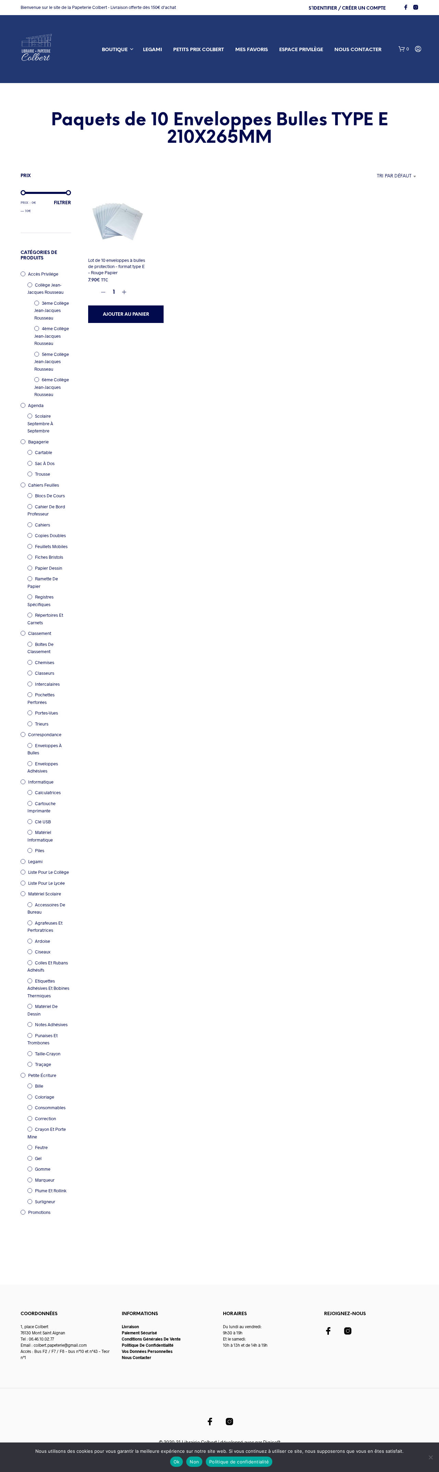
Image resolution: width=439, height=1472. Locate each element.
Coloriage (44, 1097)
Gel (38, 1158)
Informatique (41, 782)
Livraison (130, 1326)
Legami (152, 50)
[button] (404, 49)
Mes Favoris (251, 50)
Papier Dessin (48, 568)
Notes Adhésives (51, 1024)
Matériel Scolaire (44, 893)
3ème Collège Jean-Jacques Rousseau (51, 310)
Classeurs (44, 673)
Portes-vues (46, 713)
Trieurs (41, 724)
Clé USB (43, 821)
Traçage (43, 1064)
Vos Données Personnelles (147, 1351)
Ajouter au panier (126, 314)
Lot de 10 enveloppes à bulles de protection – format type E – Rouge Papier (116, 266)
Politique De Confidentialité (148, 1345)
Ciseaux (42, 951)
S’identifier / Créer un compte (347, 8)
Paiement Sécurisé (139, 1332)
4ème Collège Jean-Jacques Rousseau (51, 336)
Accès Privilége (43, 274)
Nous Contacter (136, 1357)
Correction (45, 1118)
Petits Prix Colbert (198, 50)
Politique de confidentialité (239, 1461)
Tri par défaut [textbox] (394, 176)
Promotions (39, 1212)
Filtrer (62, 203)
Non (194, 1461)
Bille (39, 1086)
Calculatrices (48, 792)
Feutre (41, 1147)
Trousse (42, 474)
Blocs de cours (50, 495)
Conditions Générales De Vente (151, 1338)
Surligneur (45, 1201)
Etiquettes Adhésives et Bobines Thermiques (48, 988)
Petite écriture (42, 1075)
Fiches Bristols (49, 557)
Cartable (43, 452)
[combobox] (376, 176)
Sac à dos (45, 463)
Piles (39, 850)
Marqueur (45, 1180)
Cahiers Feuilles (43, 485)
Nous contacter (357, 50)
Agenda (36, 405)
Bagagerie (38, 441)
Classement (39, 633)
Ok (177, 1461)
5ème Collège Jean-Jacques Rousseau (51, 361)
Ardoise (42, 941)
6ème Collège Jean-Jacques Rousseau (51, 387)
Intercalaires (47, 684)
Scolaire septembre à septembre (40, 423)
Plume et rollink (51, 1190)
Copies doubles (50, 535)
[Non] (430, 1457)
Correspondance (44, 734)
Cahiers (42, 525)
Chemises (44, 662)
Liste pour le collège (48, 872)
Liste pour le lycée (46, 883)
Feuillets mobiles (51, 546)
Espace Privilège (301, 50)
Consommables (50, 1107)
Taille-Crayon (47, 1053)
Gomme (42, 1169)
